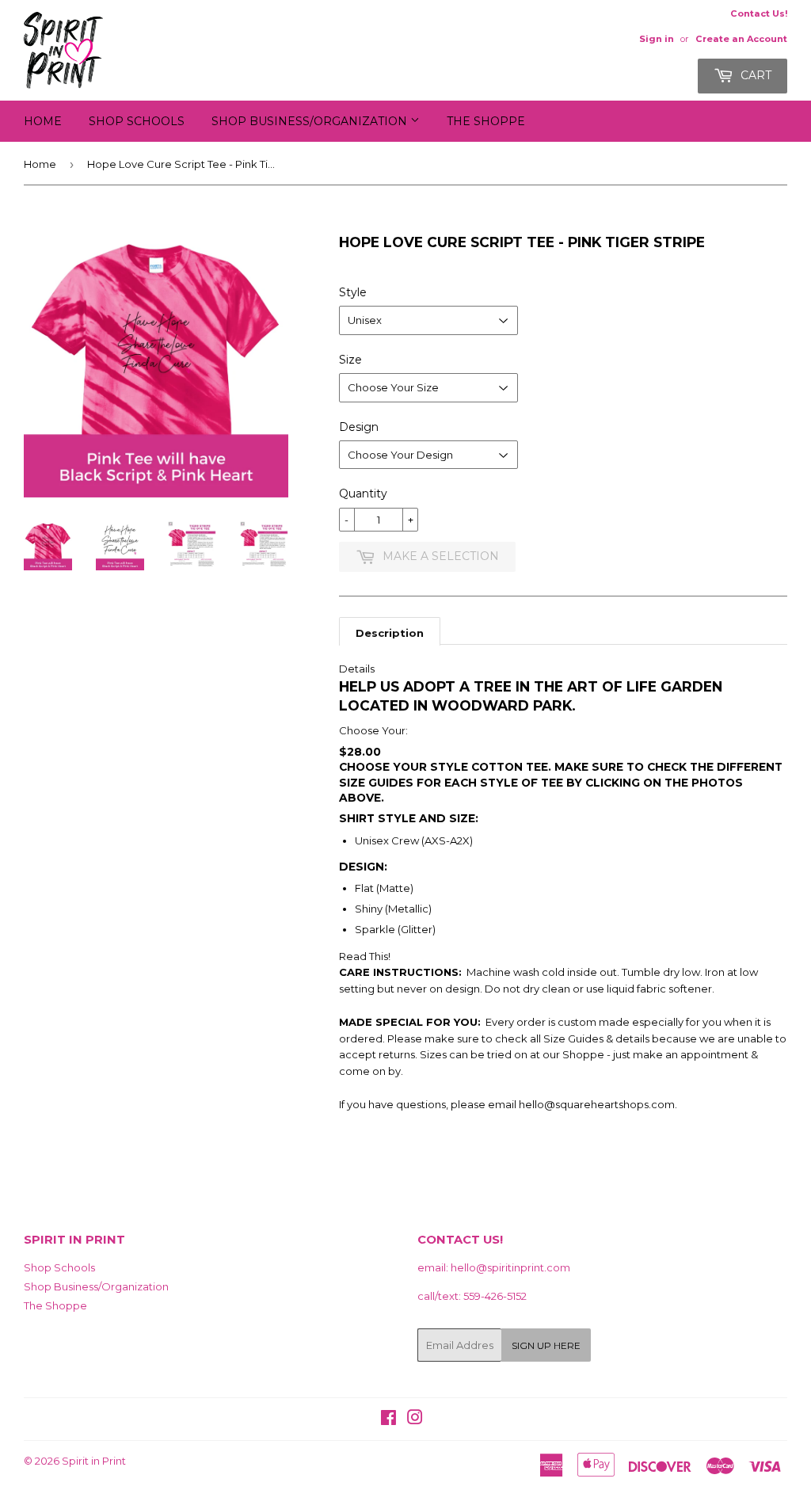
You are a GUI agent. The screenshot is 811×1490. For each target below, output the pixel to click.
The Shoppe (486, 121)
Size (350, 359)
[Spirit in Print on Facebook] (388, 1419)
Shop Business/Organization (310, 121)
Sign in (656, 38)
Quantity (363, 493)
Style (353, 292)
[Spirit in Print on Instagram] (415, 1419)
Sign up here (546, 1345)
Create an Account (741, 38)
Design (359, 427)
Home (43, 121)
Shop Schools (137, 121)
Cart (754, 75)
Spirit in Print (94, 1460)
